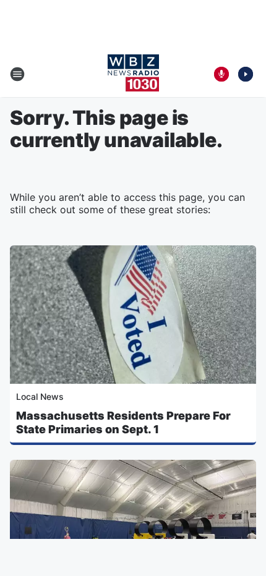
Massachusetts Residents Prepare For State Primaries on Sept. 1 (123, 422)
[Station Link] (133, 74)
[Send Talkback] (221, 74)
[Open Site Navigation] (17, 74)
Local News (40, 396)
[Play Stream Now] (245, 74)
